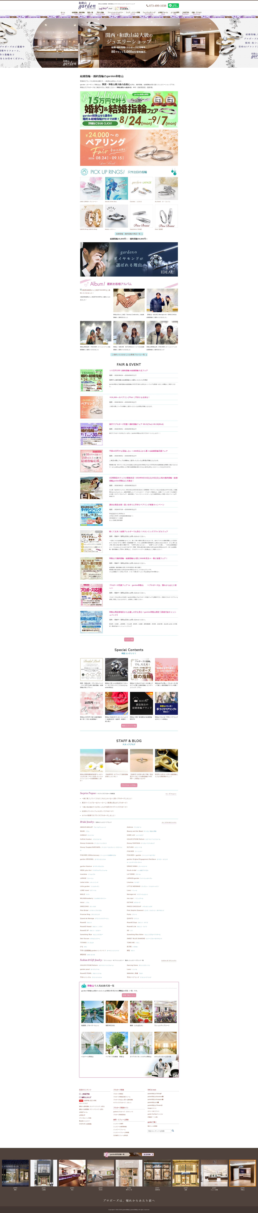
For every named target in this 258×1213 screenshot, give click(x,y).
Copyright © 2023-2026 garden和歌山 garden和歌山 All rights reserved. (129, 1209)
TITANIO (87, 942)
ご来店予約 (185, 13)
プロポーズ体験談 (118, 1094)
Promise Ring (90, 914)
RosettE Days (137, 922)
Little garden (89, 886)
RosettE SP (90, 930)
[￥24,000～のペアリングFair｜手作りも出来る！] (129, 131)
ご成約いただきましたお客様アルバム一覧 (128, 354)
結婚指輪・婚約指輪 (78, 13)
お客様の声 (82, 1115)
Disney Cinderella (93, 843)
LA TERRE (134, 874)
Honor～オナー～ (110, 229)
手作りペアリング (139, 977)
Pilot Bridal (91, 910)
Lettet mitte (89, 882)
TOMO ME (133, 942)
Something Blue (91, 934)
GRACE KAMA (137, 866)
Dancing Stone (138, 965)
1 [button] (126, 69)
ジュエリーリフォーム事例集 (121, 1132)
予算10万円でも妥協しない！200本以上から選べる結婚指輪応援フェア (138, 451)
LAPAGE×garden (139, 878)
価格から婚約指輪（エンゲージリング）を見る (92, 1106)
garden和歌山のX (153, 1102)
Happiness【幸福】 (136, 229)
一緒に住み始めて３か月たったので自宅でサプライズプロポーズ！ (105, 807)
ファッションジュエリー (115, 13)
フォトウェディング (149, 13)
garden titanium (92, 866)
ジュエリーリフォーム (119, 1129)
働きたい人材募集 (152, 1126)
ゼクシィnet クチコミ (153, 1111)
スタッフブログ (83, 1103)
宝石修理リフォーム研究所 (120, 1135)
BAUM (84, 831)
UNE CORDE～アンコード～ (89, 201)
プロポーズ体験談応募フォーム (121, 1096)
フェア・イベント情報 (133, 13)
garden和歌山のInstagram (155, 1099)
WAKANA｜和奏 (135, 973)
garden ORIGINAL (93, 859)
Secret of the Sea (111, 201)
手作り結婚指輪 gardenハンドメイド (99, 950)
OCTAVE (133, 902)
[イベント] (91, 370)
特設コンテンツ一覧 (129, 726)
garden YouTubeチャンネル (155, 1114)
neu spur (135, 898)
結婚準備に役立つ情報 (90, 1100)
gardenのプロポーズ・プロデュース (123, 1111)
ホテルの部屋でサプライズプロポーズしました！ (99, 815)
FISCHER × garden (141, 855)
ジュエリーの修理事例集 (120, 1126)
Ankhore (134, 827)
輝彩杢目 (87, 954)
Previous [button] (2, 43)
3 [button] (132, 69)
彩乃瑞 (132, 946)
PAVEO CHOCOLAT (139, 906)
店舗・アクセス (197, 13)
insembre (88, 874)
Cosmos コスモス (136, 201)
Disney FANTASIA (141, 843)
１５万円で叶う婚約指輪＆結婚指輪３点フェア (128, 370)
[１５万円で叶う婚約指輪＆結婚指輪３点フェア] (129, 92)
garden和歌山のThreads (154, 1105)
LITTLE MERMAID (143, 886)
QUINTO (133, 918)
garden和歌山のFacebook (155, 1096)
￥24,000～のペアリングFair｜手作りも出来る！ (129, 397)
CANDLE (87, 835)
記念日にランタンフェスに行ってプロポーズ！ (98, 811)
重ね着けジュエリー (84, 1121)
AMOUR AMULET (93, 827)
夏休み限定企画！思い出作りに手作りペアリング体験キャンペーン (136, 505)
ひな (83, 946)
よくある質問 (175, 13)
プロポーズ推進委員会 (119, 1114)
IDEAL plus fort (93, 870)
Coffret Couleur (90, 839)
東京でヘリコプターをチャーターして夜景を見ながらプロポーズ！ (105, 802)
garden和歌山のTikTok (154, 1093)
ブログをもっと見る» (129, 785)
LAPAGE (87, 878)
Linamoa (133, 882)
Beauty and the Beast (141, 831)
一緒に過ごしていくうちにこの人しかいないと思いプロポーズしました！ (107, 798)
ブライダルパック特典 (85, 1118)
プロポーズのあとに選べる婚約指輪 (123, 1099)
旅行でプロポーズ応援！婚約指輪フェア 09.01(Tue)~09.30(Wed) (129, 16)
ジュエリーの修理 (118, 1123)
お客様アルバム (163, 13)
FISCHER (134, 851)
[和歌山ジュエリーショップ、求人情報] (122, 7)
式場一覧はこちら (129, 995)
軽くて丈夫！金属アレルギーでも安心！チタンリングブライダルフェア (138, 531)
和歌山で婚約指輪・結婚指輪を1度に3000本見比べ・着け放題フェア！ (138, 558)
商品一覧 (90, 13)
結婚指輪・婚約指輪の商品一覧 (128, 234)
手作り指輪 (100, 13)
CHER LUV (135, 835)
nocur (84, 902)
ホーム (63, 13)
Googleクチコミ (152, 1108)
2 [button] (129, 69)
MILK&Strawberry (93, 898)
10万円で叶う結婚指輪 (85, 1124)
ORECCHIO (88, 906)
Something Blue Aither (144, 934)
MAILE (85, 894)
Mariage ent (137, 894)
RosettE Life (137, 926)
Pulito (132, 914)
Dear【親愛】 (159, 229)
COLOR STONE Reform (143, 839)
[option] (129, 43)
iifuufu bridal (138, 870)
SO (130, 930)
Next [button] (256, 43)
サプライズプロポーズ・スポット (122, 1102)
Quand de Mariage (94, 918)
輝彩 (131, 950)
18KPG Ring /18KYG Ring (88, 229)
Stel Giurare (90, 938)
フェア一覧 (129, 639)
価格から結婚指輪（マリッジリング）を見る (91, 1109)
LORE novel (88, 890)
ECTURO (134, 847)
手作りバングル (91, 977)
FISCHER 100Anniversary (98, 855)
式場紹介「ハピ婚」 (153, 1117)
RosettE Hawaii (91, 926)
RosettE (86, 922)
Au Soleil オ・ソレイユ (162, 201)
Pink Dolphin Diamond (145, 910)
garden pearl (89, 969)
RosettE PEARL (90, 973)
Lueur (132, 890)
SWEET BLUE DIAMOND (144, 938)
